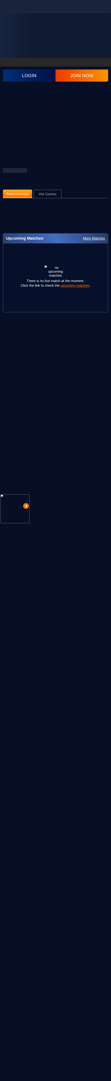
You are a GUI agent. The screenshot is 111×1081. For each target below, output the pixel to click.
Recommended (17, 194)
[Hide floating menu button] (26, 506)
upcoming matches (75, 285)
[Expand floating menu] (15, 508)
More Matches (94, 238)
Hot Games (47, 194)
